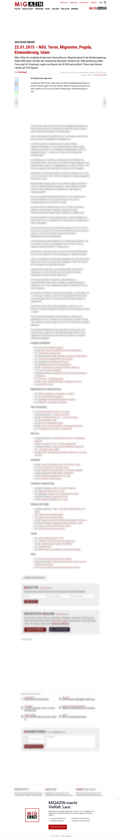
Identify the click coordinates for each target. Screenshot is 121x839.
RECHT (47, 9)
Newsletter (64, 2)
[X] (16, 84)
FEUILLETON (65, 9)
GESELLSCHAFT (27, 9)
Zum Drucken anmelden (100, 75)
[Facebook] (16, 79)
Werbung (94, 2)
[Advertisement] (60, 25)
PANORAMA (39, 9)
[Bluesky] (16, 88)
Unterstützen (84, 2)
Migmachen (73, 2)
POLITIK (17, 9)
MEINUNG (74, 9)
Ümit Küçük (22, 72)
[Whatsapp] (16, 92)
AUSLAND (55, 9)
